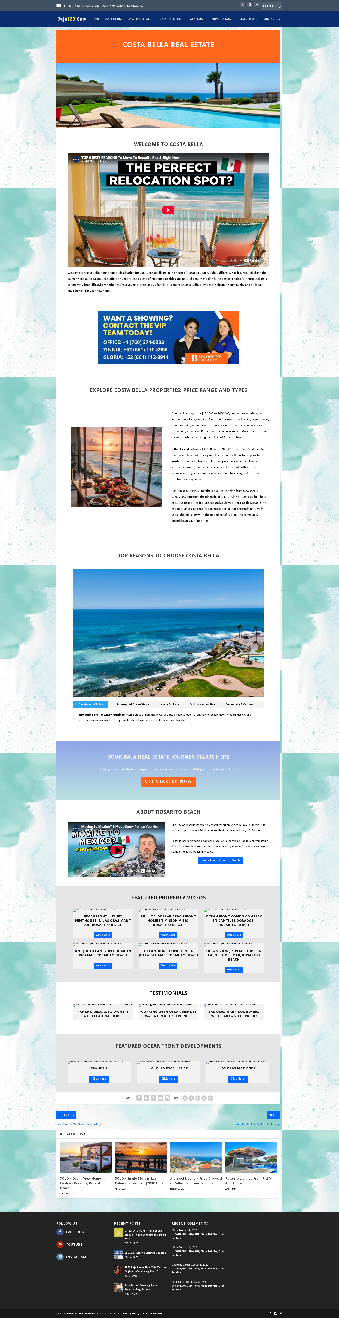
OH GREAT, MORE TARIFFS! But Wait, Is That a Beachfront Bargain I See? (146, 1234)
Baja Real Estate (139, 20)
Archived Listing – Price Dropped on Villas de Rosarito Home (196, 1181)
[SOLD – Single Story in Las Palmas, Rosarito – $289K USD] (141, 1157)
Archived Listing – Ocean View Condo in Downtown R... (112, 5)
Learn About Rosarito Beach (220, 860)
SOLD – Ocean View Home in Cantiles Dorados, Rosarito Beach (82, 1183)
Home (95, 20)
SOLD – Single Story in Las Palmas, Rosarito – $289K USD (139, 1181)
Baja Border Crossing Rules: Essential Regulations (141, 1287)
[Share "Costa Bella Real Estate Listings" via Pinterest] (153, 1097)
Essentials (247, 20)
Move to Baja (221, 20)
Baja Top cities (170, 20)
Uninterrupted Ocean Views (131, 704)
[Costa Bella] (168, 695)
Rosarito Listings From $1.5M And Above (248, 1181)
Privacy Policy (130, 1313)
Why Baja (196, 20)
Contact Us (271, 20)
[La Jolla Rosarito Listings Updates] (118, 1255)
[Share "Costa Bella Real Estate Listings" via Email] (160, 1097)
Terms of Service (151, 1313)
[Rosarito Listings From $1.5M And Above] (251, 1157)
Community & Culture (239, 704)
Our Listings (113, 20)
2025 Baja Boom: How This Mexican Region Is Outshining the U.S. (146, 1269)
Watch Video (103, 935)
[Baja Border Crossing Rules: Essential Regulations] (118, 1287)
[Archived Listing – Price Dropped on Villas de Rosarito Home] (196, 1157)
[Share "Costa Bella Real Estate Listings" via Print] (167, 1097)
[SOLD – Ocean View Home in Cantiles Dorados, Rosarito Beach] (86, 1157)
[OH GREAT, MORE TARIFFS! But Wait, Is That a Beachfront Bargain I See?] (118, 1232)
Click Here (99, 1079)
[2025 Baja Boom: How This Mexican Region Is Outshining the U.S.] (118, 1269)
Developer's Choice (91, 704)
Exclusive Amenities (202, 704)
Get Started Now (168, 781)
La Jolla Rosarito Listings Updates (145, 1253)
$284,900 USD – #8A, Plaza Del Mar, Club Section (198, 1236)
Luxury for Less (169, 704)
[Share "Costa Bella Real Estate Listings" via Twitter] (146, 1097)
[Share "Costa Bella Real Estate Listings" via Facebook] (139, 1097)
